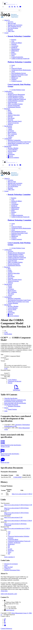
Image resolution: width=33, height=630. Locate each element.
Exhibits (10, 113)
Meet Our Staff (8, 567)
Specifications (8, 126)
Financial (13, 44)
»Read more (4, 591)
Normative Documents (14, 406)
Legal (5, 565)
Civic (12, 41)
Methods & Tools (16, 76)
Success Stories (12, 151)
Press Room (11, 118)
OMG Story (11, 31)
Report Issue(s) (12, 132)
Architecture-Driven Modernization (21, 70)
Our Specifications (13, 28)
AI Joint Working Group (18, 89)
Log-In (11, 156)
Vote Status (11, 135)
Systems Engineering (17, 57)
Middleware (14, 78)
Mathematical (15, 50)
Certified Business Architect (15, 96)
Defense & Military (16, 42)
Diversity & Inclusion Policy (12, 570)
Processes (10, 119)
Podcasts (10, 116)
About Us (7, 20)
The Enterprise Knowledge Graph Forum (19, 141)
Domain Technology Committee (19, 36)
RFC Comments (12, 134)
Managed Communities (14, 140)
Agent (13, 65)
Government (14, 46)
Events (10, 112)
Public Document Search (15, 121)
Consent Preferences (6, 628)
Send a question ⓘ (9, 557)
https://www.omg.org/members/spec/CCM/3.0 (17, 528)
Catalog (10, 129)
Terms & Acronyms (13, 123)
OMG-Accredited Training (15, 104)
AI (12, 67)
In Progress (11, 130)
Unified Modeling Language (16, 101)
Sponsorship (11, 154)
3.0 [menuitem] (5, 330)
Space (13, 55)
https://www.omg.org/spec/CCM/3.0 (22, 494)
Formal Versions (12, 409)
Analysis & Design (16, 68)
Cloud (13, 71)
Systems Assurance (16, 81)
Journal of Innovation (14, 115)
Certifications (8, 91)
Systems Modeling (13, 145)
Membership (7, 146)
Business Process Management (16, 94)
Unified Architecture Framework (20, 58)
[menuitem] (18, 332)
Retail (13, 52)
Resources (7, 108)
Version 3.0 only (5, 446)
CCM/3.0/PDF (17, 477)
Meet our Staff (12, 23)
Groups (6, 33)
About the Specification (10, 398)
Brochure (10, 29)
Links (5, 411)
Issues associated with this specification (15, 403)
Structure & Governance (11, 564)
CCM (5, 332)
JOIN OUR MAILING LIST (9, 594)
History (6, 408)
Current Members (13, 149)
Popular (10, 127)
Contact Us (7, 568)
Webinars (10, 124)
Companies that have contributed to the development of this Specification (15, 400)
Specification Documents (11, 404)
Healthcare (14, 47)
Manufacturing (15, 49)
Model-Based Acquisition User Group (18, 143)
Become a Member (13, 148)
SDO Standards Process (14, 26)
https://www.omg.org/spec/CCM (13, 517)
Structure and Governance (15, 25)
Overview (10, 21)
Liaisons (10, 152)
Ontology (14, 79)
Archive (10, 137)
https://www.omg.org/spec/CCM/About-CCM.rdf (18, 520)
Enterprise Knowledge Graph (19, 74)
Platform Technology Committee (19, 62)
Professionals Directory (14, 107)
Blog (9, 110)
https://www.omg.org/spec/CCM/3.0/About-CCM (18, 505)
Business (13, 39)
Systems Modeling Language (16, 97)
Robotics (13, 54)
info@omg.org (10, 610)
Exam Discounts (12, 102)
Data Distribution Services (18, 73)
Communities (8, 138)
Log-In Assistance (14, 157)
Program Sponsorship (14, 105)
